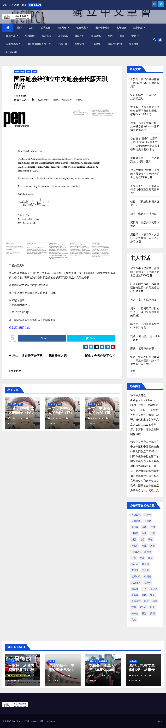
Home (159, 721)
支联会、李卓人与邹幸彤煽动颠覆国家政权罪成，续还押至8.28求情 (144, 111)
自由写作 (79, 35)
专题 (134, 35)
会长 (38, 99)
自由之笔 (96, 35)
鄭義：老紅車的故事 (142, 348)
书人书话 (46, 35)
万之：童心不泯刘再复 (143, 299)
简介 (19, 27)
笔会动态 (81, 27)
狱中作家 (138, 27)
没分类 (11, 661)
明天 (110, 35)
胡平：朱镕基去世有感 (143, 213)
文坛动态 (121, 27)
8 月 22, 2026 (58, 675)
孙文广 (134, 545)
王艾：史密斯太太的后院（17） (61, 410)
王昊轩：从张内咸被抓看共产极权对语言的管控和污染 (144, 83)
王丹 (144, 588)
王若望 (134, 595)
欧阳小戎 (136, 576)
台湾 (142, 539)
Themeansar (49, 721)
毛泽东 (147, 582)
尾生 (144, 545)
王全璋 (153, 588)
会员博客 (133, 43)
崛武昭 (65, 99)
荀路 (155, 601)
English (11, 51)
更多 (133, 371)
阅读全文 (153, 490)
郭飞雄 (143, 607)
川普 (152, 545)
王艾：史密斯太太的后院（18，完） (21, 412)
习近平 (147, 515)
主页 (31, 27)
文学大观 (63, 35)
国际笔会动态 (102, 27)
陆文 (152, 607)
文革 (142, 558)
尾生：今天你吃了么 (99, 355)
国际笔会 (56, 99)
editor (22, 95)
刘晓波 (134, 533)
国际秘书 (45, 99)
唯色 (150, 539)
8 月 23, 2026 (18, 675)
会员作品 (11, 35)
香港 (144, 613)
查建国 (134, 570)
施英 (150, 558)
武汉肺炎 (136, 582)
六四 (152, 527)
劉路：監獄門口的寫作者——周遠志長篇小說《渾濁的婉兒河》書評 (144, 361)
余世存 (134, 527)
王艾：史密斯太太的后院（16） (101, 410)
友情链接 (79, 43)
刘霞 (133, 539)
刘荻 (152, 533)
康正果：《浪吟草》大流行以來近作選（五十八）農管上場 (144, 238)
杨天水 (134, 564)
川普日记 (136, 552)
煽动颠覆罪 (103, 661)
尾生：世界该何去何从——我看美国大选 (39, 355)
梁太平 (145, 570)
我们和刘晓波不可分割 (39, 43)
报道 (28, 72)
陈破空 (134, 613)
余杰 (144, 527)
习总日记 (136, 515)
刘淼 (144, 533)
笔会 (152, 595)
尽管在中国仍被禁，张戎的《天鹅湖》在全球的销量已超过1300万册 (144, 174)
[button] (154, 39)
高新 (152, 613)
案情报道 (93, 661)
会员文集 (96, 43)
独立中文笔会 (77, 99)
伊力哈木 (136, 521)
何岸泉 (147, 521)
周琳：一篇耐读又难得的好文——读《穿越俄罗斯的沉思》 (144, 312)
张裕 (133, 558)
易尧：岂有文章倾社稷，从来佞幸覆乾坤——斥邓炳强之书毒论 (144, 126)
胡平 (146, 601)
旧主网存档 (12, 43)
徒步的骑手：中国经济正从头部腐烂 (61, 669)
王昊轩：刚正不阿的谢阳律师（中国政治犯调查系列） (144, 189)
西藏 (133, 607)
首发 (122, 35)
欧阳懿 (147, 576)
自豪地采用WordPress (13, 721)
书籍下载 (63, 43)
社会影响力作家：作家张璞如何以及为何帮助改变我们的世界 (144, 288)
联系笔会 (45, 27)
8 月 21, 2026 (99, 675)
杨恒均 (145, 564)
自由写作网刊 (115, 43)
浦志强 (134, 588)
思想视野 (30, 35)
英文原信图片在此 (19, 327)
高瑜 (133, 619)
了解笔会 (62, 27)
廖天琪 (147, 552)
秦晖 (144, 595)
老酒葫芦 (136, 601)
